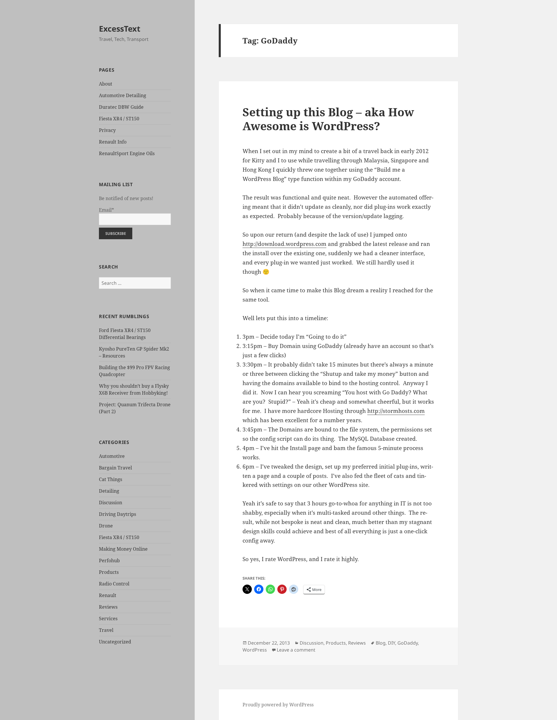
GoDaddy (407, 643)
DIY (391, 643)
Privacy (107, 130)
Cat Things (110, 479)
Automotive (112, 456)
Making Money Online (123, 549)
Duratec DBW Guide (121, 107)
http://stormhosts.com (396, 411)
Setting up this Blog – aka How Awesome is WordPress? (328, 118)
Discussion (110, 502)
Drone (106, 526)
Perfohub (109, 560)
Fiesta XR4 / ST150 (119, 118)
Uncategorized (115, 642)
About (105, 84)
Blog (381, 643)
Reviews (108, 607)
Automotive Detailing (122, 95)
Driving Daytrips (117, 514)
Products (109, 572)
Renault (107, 595)
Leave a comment (296, 650)
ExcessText (119, 28)
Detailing (109, 491)
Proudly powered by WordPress (278, 704)
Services (108, 618)
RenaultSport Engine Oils (127, 153)
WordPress (255, 650)
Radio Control (114, 584)
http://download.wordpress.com (284, 244)
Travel (106, 630)
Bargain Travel (115, 468)
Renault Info (112, 142)
